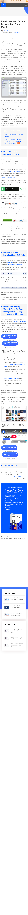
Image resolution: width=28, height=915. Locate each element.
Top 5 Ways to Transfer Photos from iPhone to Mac (16, 631)
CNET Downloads (15, 171)
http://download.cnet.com (8, 177)
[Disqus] (14, 562)
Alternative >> (10, 536)
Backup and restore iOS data (11, 378)
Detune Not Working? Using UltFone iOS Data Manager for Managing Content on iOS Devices (14, 141)
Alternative (17, 32)
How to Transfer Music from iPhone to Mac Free (17, 614)
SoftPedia (10, 262)
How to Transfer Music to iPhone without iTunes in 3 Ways (17, 645)
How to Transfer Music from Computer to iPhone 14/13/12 (17, 599)
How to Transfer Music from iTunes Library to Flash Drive (16, 607)
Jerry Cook (6, 30)
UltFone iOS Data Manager (19, 321)
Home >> (4, 536)
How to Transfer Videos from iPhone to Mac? (16, 638)
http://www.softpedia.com (15, 264)
